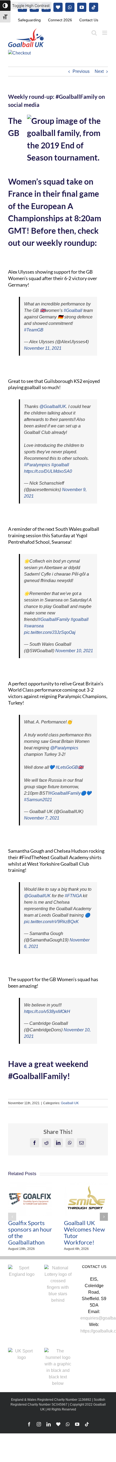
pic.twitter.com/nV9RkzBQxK (51, 921)
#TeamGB (33, 330)
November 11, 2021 (43, 348)
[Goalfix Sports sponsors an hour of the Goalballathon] (30, 1184)
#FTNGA (73, 895)
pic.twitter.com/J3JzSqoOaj (50, 632)
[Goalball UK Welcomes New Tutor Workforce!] (86, 1184)
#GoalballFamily (54, 619)
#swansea (34, 626)
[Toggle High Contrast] (5, 5)
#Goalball (73, 310)
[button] (12, 1217)
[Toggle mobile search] (94, 33)
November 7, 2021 (41, 818)
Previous (81, 71)
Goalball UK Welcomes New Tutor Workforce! (84, 1232)
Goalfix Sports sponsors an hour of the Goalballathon (30, 1232)
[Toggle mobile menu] (105, 33)
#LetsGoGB (67, 767)
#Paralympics (37, 465)
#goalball (60, 465)
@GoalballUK (52, 406)
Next (99, 71)
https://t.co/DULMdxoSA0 (48, 471)
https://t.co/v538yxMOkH (47, 1011)
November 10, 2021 (74, 650)
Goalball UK (70, 1103)
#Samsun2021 (38, 799)
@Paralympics (64, 748)
